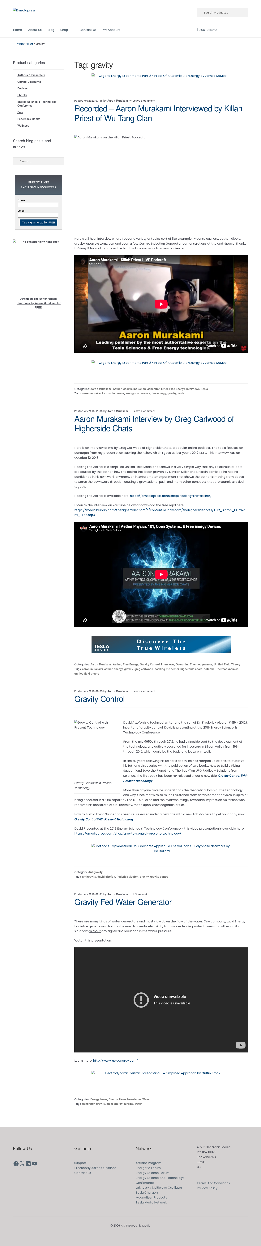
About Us (35, 30)
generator (88, 1103)
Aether (117, 389)
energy (118, 669)
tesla (181, 393)
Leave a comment (143, 100)
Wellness (23, 125)
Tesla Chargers (147, 1192)
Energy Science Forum (152, 1173)
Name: (22, 200)
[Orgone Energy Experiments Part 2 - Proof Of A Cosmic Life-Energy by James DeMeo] (161, 82)
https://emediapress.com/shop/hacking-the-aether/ (171, 496)
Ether (164, 389)
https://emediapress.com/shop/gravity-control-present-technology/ (127, 833)
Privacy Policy (207, 1188)
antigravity (89, 876)
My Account (112, 30)
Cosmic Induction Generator (141, 389)
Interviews (193, 389)
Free (20, 112)
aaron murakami (92, 393)
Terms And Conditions (213, 1183)
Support (80, 1163)
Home (17, 30)
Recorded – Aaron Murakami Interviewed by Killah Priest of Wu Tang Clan (158, 112)
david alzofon (106, 876)
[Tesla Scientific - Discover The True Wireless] (161, 644)
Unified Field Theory (227, 664)
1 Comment (139, 894)
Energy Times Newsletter (125, 1099)
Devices (22, 88)
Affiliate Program (148, 1163)
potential (209, 669)
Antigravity (95, 872)
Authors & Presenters (31, 75)
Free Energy (177, 389)
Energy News (98, 1099)
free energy (159, 393)
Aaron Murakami (118, 100)
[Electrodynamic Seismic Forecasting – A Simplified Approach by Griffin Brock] (161, 1079)
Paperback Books (28, 119)
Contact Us (87, 30)
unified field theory (86, 673)
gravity (172, 393)
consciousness (114, 393)
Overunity (182, 664)
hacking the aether (167, 669)
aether (108, 669)
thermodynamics (227, 669)
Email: (21, 210)
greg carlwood (144, 669)
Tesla (204, 389)
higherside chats (191, 669)
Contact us (82, 1173)
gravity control (159, 876)
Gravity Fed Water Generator (123, 901)
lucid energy (114, 1103)
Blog (51, 30)
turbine (128, 1103)
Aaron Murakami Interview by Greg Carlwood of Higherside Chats (154, 423)
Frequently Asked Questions (95, 1168)
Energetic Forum (148, 1168)
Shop (64, 30)
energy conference (138, 393)
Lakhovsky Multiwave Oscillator (159, 1187)
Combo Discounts (29, 82)
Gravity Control (150, 664)
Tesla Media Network (151, 1202)
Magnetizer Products (151, 1197)
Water (146, 1099)
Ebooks (22, 95)
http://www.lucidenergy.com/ (115, 1060)
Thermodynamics (201, 664)
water (138, 1103)
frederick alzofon (128, 876)
